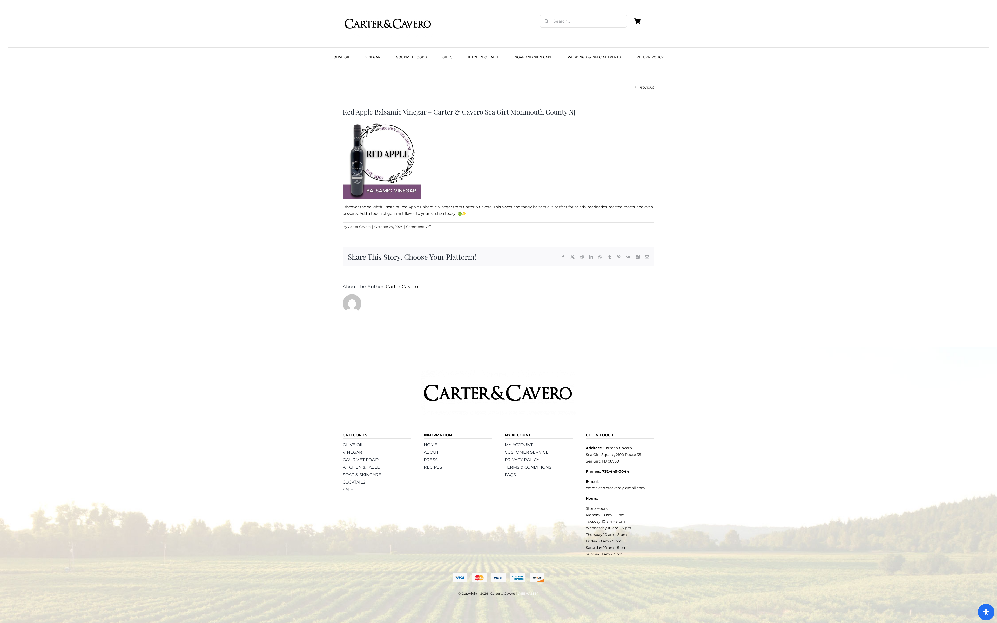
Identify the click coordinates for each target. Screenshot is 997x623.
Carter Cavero (359, 227)
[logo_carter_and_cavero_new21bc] (388, 12)
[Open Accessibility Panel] (986, 612)
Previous (646, 87)
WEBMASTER (528, 593)
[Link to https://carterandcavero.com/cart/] (637, 21)
